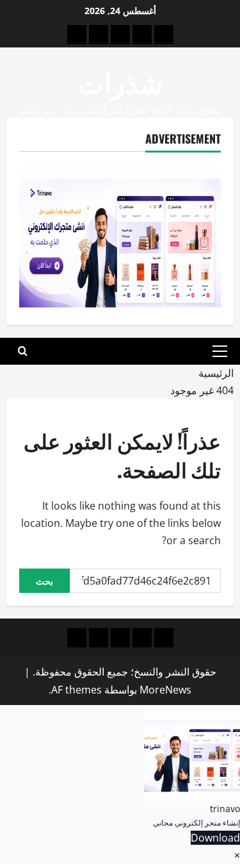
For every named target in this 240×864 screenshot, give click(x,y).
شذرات (120, 81)
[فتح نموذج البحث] (23, 351)
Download (215, 838)
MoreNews (165, 690)
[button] (220, 351)
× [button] (237, 855)
